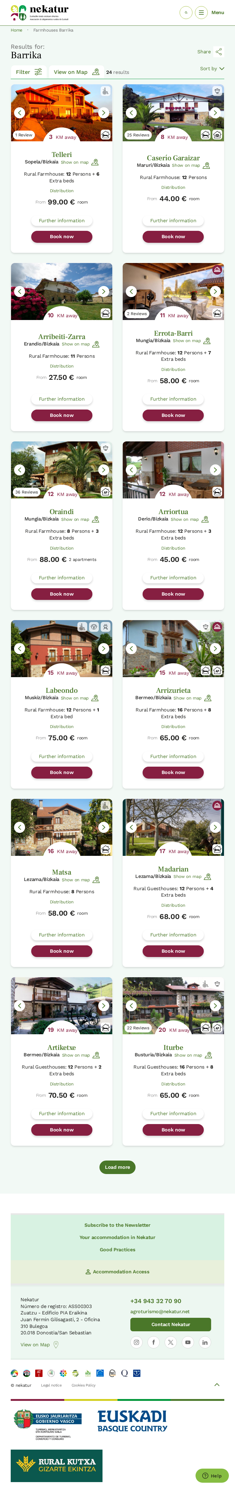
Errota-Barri (173, 333)
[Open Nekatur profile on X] (171, 1342)
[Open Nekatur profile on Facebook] (153, 1342)
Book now (61, 236)
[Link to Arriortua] (173, 469)
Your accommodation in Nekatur (117, 1237)
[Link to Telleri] (61, 112)
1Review (23, 134)
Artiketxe (61, 1047)
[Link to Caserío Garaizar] (173, 112)
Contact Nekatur (170, 1324)
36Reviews (26, 492)
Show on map (75, 162)
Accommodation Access (121, 1272)
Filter (23, 72)
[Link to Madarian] (173, 827)
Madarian (173, 869)
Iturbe (173, 1047)
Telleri (62, 154)
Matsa (61, 872)
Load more (117, 1167)
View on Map (70, 72)
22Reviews (138, 1027)
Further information (62, 220)
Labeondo (61, 690)
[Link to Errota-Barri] (173, 291)
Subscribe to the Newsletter (117, 1225)
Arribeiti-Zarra (61, 336)
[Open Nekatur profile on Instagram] (136, 1342)
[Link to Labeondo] (61, 648)
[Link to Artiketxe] (61, 1005)
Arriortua (173, 512)
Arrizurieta (173, 690)
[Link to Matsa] (61, 827)
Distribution (62, 190)
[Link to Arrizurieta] (173, 648)
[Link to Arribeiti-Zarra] (61, 291)
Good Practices (118, 1250)
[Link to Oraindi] (61, 469)
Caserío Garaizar (173, 158)
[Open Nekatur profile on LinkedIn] (205, 1342)
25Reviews (138, 134)
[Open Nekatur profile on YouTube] (188, 1342)
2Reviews (137, 313)
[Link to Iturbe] (173, 1005)
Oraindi (62, 512)
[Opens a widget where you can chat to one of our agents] (212, 1476)
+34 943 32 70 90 (155, 1301)
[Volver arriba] (216, 1385)
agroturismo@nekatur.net (160, 1311)
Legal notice (51, 1385)
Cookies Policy (84, 1385)
